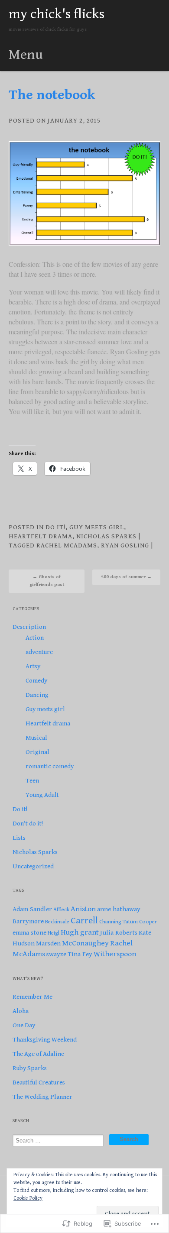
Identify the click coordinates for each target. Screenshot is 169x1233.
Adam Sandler (32, 909)
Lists (19, 837)
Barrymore (28, 921)
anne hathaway (118, 909)
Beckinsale (57, 922)
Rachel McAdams (66, 545)
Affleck (61, 909)
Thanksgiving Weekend (45, 1039)
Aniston (83, 908)
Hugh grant (80, 932)
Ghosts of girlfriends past (46, 580)
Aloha (21, 1011)
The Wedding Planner (42, 1096)
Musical (36, 737)
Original (37, 752)
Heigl (53, 933)
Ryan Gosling (125, 545)
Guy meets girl (96, 527)
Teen (32, 780)
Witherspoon (115, 953)
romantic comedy (50, 766)
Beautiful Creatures (39, 1082)
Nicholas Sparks (106, 536)
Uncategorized (33, 866)
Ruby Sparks (30, 1068)
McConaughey (85, 943)
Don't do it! (28, 823)
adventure (39, 652)
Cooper (148, 922)
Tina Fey (80, 954)
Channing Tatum (118, 922)
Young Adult (42, 795)
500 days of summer (126, 576)
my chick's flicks (56, 14)
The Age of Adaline (38, 1054)
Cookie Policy (27, 1198)
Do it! (55, 527)
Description (29, 627)
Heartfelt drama (40, 536)
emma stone (29, 932)
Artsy (33, 666)
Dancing (37, 695)
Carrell (84, 921)
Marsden (48, 943)
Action (35, 637)
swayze (56, 954)
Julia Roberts (118, 932)
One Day (24, 1025)
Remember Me (32, 996)
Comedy (36, 680)
